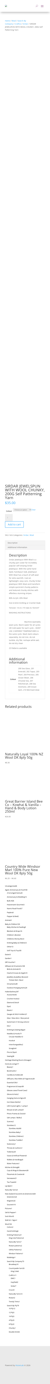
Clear (33, 509)
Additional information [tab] (17, 547)
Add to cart (14, 524)
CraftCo (18, 24)
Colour (9, 511)
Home (7, 21)
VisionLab (20, 1365)
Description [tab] (13, 543)
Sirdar (25, 24)
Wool (14, 21)
